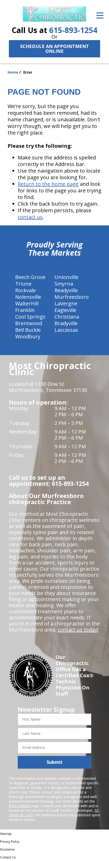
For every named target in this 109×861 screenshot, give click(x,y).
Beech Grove (30, 277)
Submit (55, 762)
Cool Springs (30, 316)
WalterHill (27, 303)
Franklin (25, 310)
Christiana (67, 316)
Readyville (66, 290)
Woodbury (27, 336)
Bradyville (66, 323)
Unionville (66, 277)
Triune (23, 283)
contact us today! (78, 629)
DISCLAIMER (19, 805)
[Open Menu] (100, 15)
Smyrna (64, 283)
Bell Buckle (28, 329)
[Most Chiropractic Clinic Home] (54, 14)
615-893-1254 (73, 30)
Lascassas (66, 329)
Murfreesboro (72, 296)
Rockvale (25, 290)
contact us (30, 216)
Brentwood (28, 323)
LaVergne (66, 303)
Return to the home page (48, 183)
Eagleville (65, 310)
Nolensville (28, 296)
